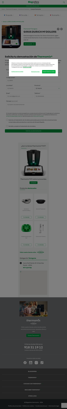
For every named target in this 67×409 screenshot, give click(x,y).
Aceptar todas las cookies (49, 71)
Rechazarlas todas (35, 71)
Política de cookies (27, 67)
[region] (33, 67)
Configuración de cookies (17, 71)
